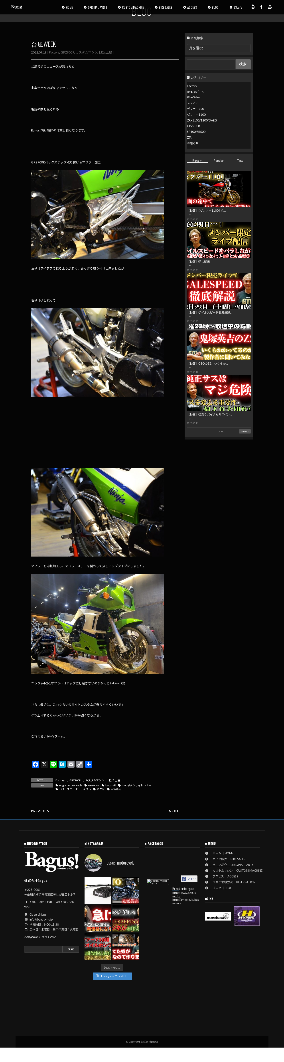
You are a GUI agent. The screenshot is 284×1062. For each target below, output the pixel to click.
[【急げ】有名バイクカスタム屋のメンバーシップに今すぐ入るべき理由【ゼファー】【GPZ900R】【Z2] (98, 918)
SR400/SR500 (196, 131)
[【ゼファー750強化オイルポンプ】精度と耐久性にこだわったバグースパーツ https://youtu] (98, 946)
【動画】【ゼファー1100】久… (206, 210)
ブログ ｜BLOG (221, 888)
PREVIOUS (40, 811)
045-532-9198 (42, 902)
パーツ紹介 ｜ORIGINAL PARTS (232, 865)
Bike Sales (193, 97)
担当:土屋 (105, 52)
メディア (192, 103)
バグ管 (101, 789)
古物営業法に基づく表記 (40, 937)
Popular (219, 160)
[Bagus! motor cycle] (158, 882)
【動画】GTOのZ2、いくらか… (207, 363)
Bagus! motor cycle (70, 785)
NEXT (174, 811)
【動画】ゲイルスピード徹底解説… (209, 312)
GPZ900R (67, 52)
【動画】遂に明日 (198, 261)
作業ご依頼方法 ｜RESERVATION (232, 882)
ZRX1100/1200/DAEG (202, 120)
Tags (240, 160)
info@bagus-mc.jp (41, 919)
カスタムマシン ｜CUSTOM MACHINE (236, 870)
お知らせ (193, 143)
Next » (244, 431)
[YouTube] (270, 7)
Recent (197, 160)
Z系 (189, 137)
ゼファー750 (195, 109)
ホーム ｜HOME (221, 853)
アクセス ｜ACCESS (224, 876)
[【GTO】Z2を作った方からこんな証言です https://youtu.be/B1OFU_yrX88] (125, 890)
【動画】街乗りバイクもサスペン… (209, 414)
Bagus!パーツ (196, 91)
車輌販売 (116, 789)
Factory (54, 52)
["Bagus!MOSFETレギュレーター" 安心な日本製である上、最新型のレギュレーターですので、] (98, 890)
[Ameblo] (253, 7)
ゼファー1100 (196, 114)
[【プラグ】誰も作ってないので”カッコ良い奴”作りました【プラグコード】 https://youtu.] (125, 946)
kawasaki (110, 785)
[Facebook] (261, 7)
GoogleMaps (38, 914)
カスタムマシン (86, 52)
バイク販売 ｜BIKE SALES (227, 859)
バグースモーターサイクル (75, 789)
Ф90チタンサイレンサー (136, 785)
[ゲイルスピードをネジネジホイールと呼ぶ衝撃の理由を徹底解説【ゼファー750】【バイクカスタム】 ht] (125, 918)
